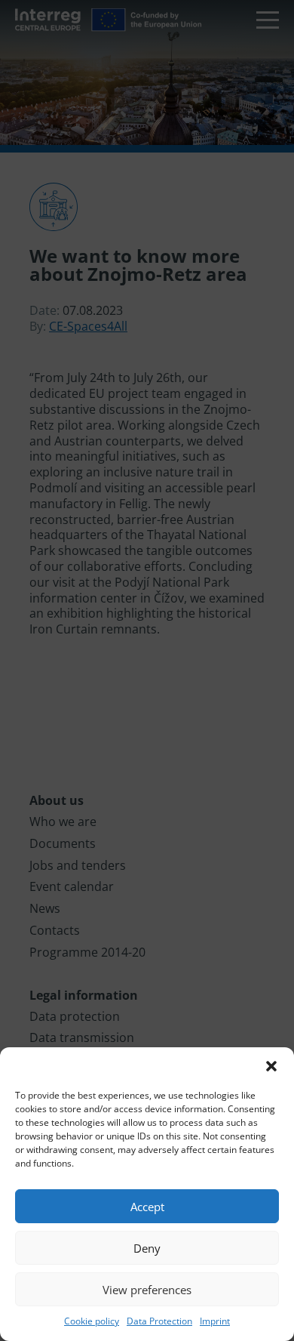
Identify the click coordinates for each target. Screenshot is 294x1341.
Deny (147, 1248)
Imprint (215, 1321)
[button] (271, 1066)
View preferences (147, 1289)
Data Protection (159, 1321)
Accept (147, 1206)
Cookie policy (91, 1321)
